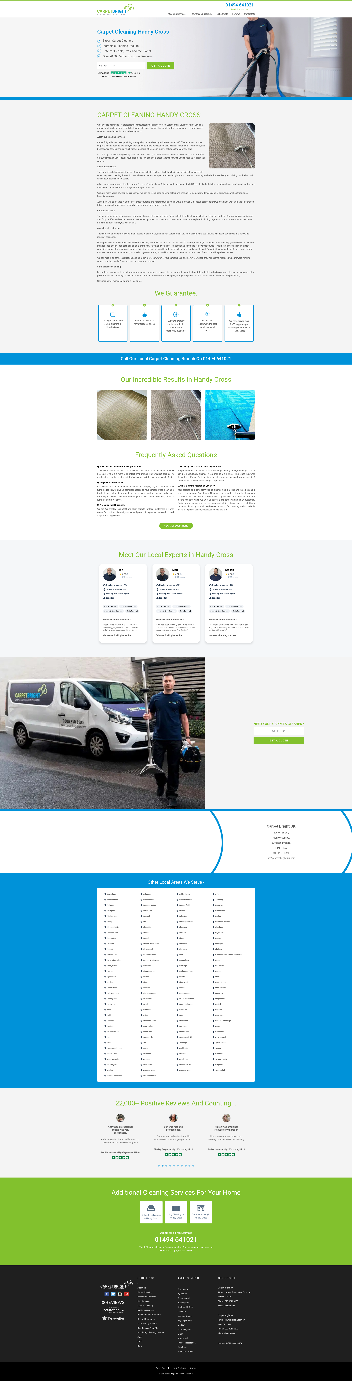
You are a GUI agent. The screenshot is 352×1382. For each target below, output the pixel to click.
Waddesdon (183, 1048)
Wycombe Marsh (149, 1076)
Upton (145, 1048)
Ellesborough (148, 949)
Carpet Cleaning (110, 606)
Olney (180, 1334)
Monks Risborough (186, 1004)
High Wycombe (149, 971)
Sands (217, 1026)
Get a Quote (222, 14)
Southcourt (219, 1032)
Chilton (145, 933)
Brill (144, 922)
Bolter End (183, 916)
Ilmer (217, 977)
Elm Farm (183, 949)
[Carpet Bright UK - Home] (115, 9)
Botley (109, 922)
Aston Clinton (148, 900)
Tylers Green (220, 1043)
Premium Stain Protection (149, 1314)
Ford (181, 955)
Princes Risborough (223, 1021)
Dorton (218, 938)
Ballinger (110, 905)
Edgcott (110, 949)
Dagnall (146, 938)
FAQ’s (140, 1341)
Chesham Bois (112, 933)
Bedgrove (219, 905)
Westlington (183, 1059)
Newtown (147, 1010)
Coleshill (182, 933)
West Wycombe (113, 1059)
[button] (159, 1166)
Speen (109, 1037)
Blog (140, 1346)
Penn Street (220, 1015)
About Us (142, 1288)
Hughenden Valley (186, 971)
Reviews (236, 14)
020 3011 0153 (231, 1301)
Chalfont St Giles (113, 927)
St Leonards (148, 1037)
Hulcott (218, 971)
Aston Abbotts (112, 900)
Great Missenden (113, 960)
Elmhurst (218, 949)
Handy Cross (112, 966)
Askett (218, 894)
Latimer (182, 988)
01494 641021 (240, 5)
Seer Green (147, 1032)
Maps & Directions (226, 1305)
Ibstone (146, 977)
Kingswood (183, 982)
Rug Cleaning (143, 1301)
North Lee (183, 1010)
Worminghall (220, 1070)
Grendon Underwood (151, 960)
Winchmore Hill (185, 1065)
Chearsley (183, 927)
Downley (110, 944)
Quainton (110, 1026)
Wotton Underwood (114, 1076)
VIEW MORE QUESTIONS (176, 525)
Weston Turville (221, 1059)
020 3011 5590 (231, 1329)
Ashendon (147, 894)
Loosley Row (112, 999)
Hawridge (183, 966)
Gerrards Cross (185, 1316)
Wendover (219, 1054)
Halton (217, 960)
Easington (219, 944)
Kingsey (146, 982)
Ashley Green (184, 894)
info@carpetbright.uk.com (281, 858)
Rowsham (183, 1026)
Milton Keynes (184, 1329)
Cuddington (111, 938)
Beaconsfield (184, 905)
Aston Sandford (185, 900)
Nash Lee (110, 1010)
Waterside (147, 1054)
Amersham (111, 894)
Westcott (146, 1059)
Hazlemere (219, 966)
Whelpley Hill (112, 1065)
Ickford (182, 977)
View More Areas (185, 1352)
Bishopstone (220, 911)
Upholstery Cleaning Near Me (151, 1332)
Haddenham (184, 960)
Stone (109, 1043)
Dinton (181, 938)
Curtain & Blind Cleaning (114, 611)
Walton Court (112, 1054)
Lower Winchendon (186, 999)
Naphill (218, 1004)
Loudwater (147, 999)
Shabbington (184, 1032)
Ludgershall (220, 999)
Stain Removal (132, 611)
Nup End (218, 1010)
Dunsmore (183, 944)
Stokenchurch (220, 1037)
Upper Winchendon (114, 1048)
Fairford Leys (112, 955)
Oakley (109, 1015)
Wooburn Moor (185, 1070)
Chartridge (147, 927)
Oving (145, 1015)
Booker (218, 916)
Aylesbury (219, 900)
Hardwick (147, 966)
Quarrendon (147, 1026)
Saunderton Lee (113, 1032)
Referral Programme (147, 1319)
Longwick (219, 993)
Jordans (110, 982)
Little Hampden (113, 993)
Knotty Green (220, 982)
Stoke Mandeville (186, 1037)
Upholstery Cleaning (128, 606)
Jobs (140, 1337)
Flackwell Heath (149, 955)
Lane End (146, 988)
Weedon (182, 1054)
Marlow (181, 1325)
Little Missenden (149, 993)
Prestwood (183, 1021)
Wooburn (110, 1070)
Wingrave (219, 1065)
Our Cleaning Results (202, 14)
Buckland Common (222, 922)
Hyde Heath (111, 977)
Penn (181, 1015)
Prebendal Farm (149, 1021)
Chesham (219, 927)
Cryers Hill (219, 933)
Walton (218, 1048)
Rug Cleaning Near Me (148, 1328)
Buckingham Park (186, 922)
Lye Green (111, 1004)
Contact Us (249, 14)
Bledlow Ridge (112, 916)
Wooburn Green (149, 1070)
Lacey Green (112, 988)
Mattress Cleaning (146, 1310)
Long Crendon (184, 993)
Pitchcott (110, 1021)
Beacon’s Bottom (149, 905)
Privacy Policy (161, 1368)
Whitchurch (147, 1065)
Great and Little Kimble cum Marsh (228, 955)
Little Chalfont (220, 988)
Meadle (146, 1004)
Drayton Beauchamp (151, 944)
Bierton (182, 911)
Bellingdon (111, 911)
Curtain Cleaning (145, 1305)
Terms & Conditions (178, 1368)
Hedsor (110, 971)
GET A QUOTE (160, 65)
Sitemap (193, 1368)
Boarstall (146, 916)
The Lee (146, 1043)
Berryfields (147, 911)
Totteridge (183, 1043)
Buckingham (183, 1302)
